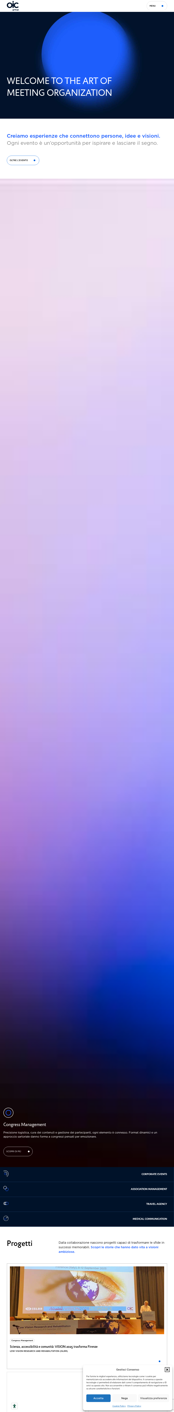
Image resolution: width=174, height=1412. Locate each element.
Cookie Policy (119, 1406)
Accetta (98, 1398)
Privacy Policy (134, 1406)
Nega (124, 1398)
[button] (167, 1369)
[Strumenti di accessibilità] (14, 1406)
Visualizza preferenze (153, 1398)
